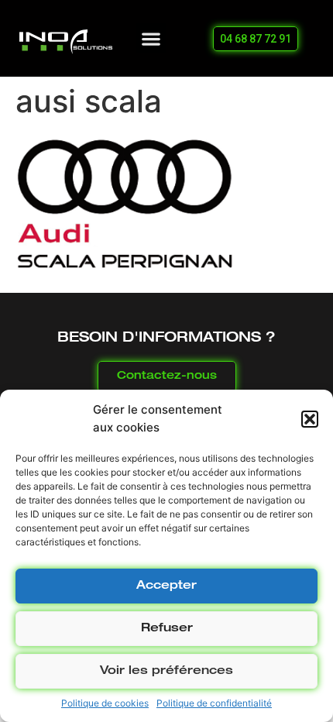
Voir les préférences (166, 671)
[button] (310, 419)
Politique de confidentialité (214, 703)
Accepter (166, 586)
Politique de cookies (105, 703)
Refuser (167, 628)
